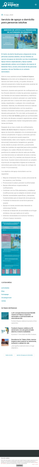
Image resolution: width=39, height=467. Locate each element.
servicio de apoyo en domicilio (25, 355)
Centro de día (9, 355)
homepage (5, 294)
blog (2, 291)
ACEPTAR (19, 465)
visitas (3, 301)
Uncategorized (6, 298)
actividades (5, 288)
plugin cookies (35, 464)
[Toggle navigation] (36, 4)
